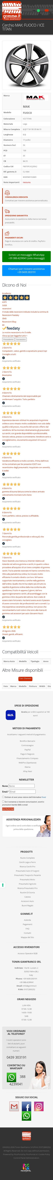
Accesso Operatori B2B (27, 953)
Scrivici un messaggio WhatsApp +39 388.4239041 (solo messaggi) (26, 256)
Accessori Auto (27, 901)
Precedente (8, 339)
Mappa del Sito (27, 937)
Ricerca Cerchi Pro (27, 866)
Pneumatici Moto (27, 879)
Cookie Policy (44, 1154)
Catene (27, 896)
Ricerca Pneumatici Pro (28, 888)
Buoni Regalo (27, 905)
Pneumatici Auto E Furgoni (27, 871)
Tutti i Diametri (25, 678)
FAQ (27, 928)
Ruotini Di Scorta (27, 892)
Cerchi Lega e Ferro (27, 862)
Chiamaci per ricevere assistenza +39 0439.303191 (26, 270)
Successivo (21, 339)
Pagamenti (27, 924)
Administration (32, 1158)
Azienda (27, 920)
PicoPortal (18, 1154)
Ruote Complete (27, 858)
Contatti (27, 933)
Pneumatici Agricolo (27, 883)
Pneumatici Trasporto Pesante (27, 875)
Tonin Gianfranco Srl (24, 1147)
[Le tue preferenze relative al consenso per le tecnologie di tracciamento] (3, 885)
